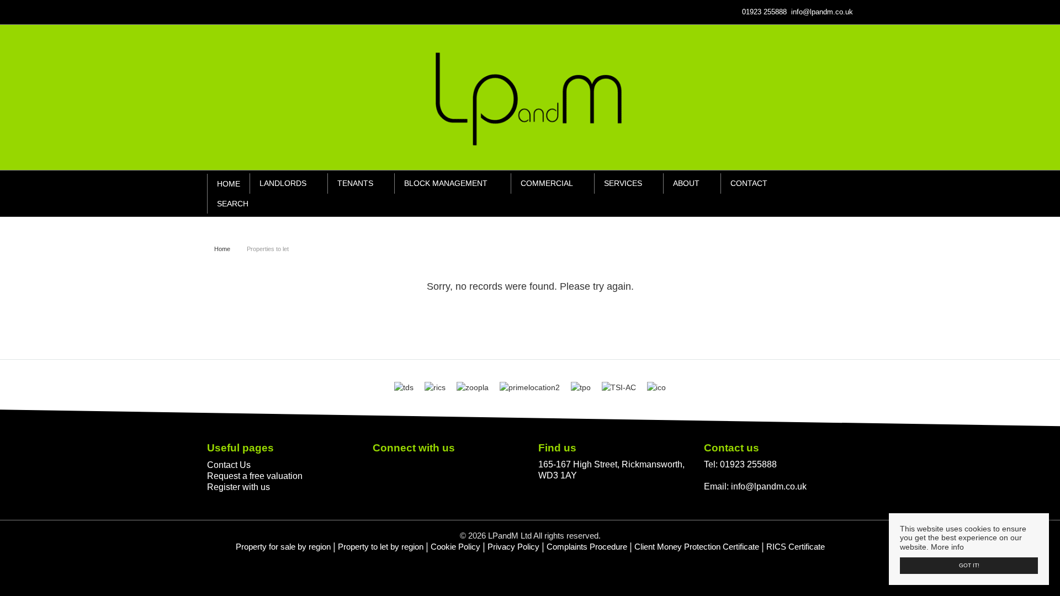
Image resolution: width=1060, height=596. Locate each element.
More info (947, 546)
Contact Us (229, 465)
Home (228, 183)
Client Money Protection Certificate (696, 546)
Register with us (238, 487)
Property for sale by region (283, 546)
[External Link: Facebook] (209, 12)
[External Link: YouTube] (218, 12)
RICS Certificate (795, 546)
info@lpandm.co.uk (769, 486)
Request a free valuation (255, 476)
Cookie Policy (455, 546)
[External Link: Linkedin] (213, 12)
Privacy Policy (513, 546)
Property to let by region (380, 546)
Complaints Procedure (587, 546)
